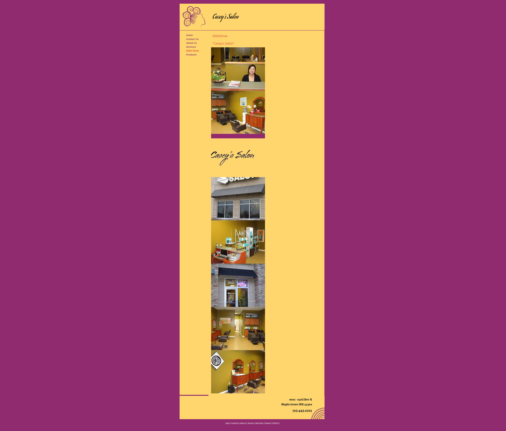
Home (189, 35)
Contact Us (192, 39)
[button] (238, 69)
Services (191, 47)
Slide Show (192, 50)
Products (191, 54)
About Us (191, 43)
